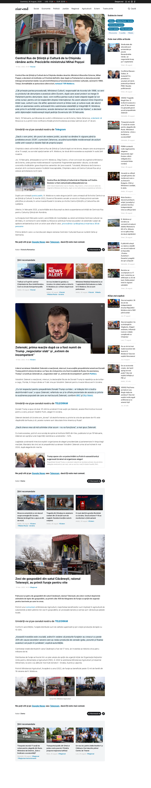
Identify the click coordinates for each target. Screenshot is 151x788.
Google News (38, 242)
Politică (56, 9)
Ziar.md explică (126, 29)
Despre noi (119, 2)
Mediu (130, 33)
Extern (97, 9)
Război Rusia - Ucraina (124, 21)
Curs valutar (113, 29)
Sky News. (88, 395)
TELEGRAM (61, 403)
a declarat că (96, 118)
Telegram (60, 129)
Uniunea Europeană (116, 25)
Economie (46, 9)
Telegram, (55, 242)
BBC (78, 395)
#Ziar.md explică (116, 296)
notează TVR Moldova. (65, 84)
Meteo (111, 21)
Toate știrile (108, 9)
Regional (75, 9)
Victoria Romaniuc (28, 250)
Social (36, 9)
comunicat (30, 607)
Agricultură (86, 9)
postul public (37, 195)
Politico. (93, 374)
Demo (23, 481)
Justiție (65, 9)
